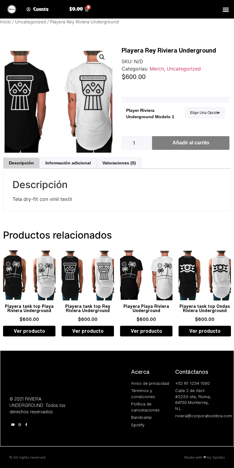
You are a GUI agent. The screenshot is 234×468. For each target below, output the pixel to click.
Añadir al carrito (190, 142)
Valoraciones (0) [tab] (119, 162)
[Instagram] (19, 424)
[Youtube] (12, 424)
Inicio (5, 22)
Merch (157, 69)
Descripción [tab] (21, 162)
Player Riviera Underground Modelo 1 (150, 113)
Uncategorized (30, 22)
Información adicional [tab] (68, 162)
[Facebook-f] (26, 424)
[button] (226, 9)
